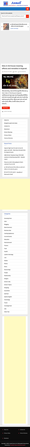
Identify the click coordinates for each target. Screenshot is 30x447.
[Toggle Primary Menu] (27, 8)
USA (5, 309)
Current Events (8, 236)
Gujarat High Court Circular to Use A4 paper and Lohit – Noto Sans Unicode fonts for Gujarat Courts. (14, 150)
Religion (6, 279)
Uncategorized (8, 306)
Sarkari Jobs (7, 282)
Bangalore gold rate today (10, 123)
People (6, 273)
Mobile (6, 261)
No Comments (23, 72)
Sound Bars (7, 291)
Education (6, 239)
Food (5, 249)
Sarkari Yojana (8, 285)
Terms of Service (8, 138)
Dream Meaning (8, 132)
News (5, 267)
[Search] (27, 16)
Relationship (7, 276)
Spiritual (6, 294)
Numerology (7, 270)
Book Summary (8, 227)
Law (5, 258)
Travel (5, 303)
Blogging (6, 224)
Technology (7, 300)
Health (6, 251)
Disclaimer (7, 129)
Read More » (6, 108)
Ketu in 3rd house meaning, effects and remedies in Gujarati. (14, 67)
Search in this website (6, 13)
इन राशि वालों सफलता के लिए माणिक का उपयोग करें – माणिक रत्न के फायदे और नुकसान (19, 25)
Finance (6, 245)
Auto (5, 221)
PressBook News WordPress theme (17, 445)
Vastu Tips (6, 312)
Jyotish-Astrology (14, 28)
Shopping (6, 288)
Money (6, 264)
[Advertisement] (15, 46)
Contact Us (7, 126)
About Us (6, 120)
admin (15, 71)
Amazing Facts (8, 218)
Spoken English (8, 297)
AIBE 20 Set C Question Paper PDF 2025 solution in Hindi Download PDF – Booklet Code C (14, 157)
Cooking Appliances (9, 233)
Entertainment (8, 242)
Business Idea (7, 230)
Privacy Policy (7, 135)
